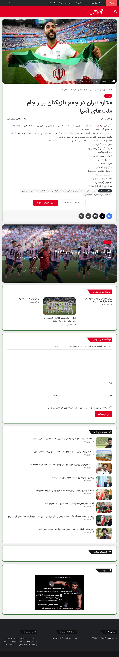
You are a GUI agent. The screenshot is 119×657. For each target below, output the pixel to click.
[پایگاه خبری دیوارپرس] (97, 11)
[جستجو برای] (115, 12)
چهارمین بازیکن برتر (72, 191)
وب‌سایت (54, 395)
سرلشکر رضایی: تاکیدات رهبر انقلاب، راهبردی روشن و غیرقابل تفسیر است (64, 490)
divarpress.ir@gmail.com (61, 638)
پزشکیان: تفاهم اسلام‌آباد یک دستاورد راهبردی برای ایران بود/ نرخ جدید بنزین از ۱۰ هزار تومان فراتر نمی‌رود (50, 516)
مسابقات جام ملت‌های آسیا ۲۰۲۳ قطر (97, 194)
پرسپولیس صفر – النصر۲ (29, 298)
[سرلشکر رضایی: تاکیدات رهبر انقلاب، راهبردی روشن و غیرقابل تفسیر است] (104, 494)
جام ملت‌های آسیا (89, 191)
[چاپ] (88, 216)
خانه (108, 89)
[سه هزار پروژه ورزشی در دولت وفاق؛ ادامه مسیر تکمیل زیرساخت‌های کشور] (104, 455)
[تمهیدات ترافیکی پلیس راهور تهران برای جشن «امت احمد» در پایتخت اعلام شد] (104, 468)
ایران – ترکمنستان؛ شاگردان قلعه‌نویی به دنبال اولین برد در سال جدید (60, 320)
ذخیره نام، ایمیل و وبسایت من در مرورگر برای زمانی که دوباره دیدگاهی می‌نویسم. (79, 407)
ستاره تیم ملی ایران (28, 191)
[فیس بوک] (109, 216)
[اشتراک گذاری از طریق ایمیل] (95, 216)
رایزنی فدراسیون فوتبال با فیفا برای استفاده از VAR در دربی (98, 300)
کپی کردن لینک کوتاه (45, 202)
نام (110, 383)
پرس (97, 125)
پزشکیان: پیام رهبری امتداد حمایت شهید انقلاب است (72, 477)
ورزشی (102, 89)
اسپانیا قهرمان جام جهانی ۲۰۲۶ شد (83, 255)
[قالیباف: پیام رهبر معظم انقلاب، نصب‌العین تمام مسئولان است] (104, 507)
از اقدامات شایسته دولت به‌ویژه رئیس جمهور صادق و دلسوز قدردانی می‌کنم (63, 438)
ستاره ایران (43, 191)
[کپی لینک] (81, 216)
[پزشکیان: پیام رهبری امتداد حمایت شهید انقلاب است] (104, 481)
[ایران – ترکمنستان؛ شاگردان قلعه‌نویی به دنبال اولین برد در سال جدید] (59, 306)
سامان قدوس (56, 191)
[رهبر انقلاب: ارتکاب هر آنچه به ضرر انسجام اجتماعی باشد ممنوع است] (104, 533)
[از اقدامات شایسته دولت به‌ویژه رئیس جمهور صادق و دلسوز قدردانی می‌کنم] (104, 442)
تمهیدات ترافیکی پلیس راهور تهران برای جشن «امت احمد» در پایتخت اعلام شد (62, 464)
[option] (59, 253)
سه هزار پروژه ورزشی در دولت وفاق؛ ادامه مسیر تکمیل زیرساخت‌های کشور (64, 451)
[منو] (3, 12)
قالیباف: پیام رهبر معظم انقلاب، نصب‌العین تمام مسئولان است (69, 503)
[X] (102, 216)
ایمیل (109, 395)
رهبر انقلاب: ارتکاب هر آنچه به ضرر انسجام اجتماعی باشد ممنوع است (66, 529)
